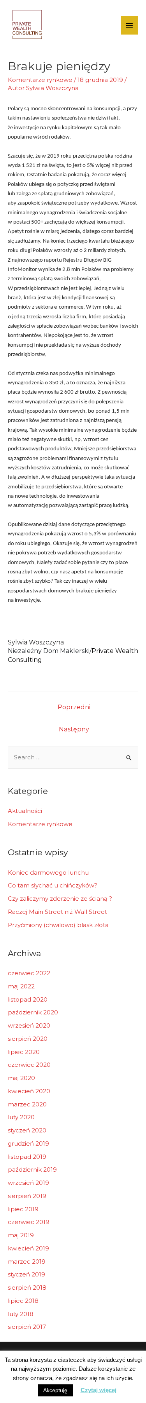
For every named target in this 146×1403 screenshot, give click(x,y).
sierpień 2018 (27, 1287)
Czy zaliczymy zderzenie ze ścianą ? (60, 898)
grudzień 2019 (28, 1143)
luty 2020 (21, 1117)
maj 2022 (21, 986)
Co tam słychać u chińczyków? (52, 885)
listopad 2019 (27, 1156)
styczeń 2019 (26, 1274)
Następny (74, 729)
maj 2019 (21, 1235)
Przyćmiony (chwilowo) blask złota (58, 925)
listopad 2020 (27, 999)
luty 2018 (20, 1314)
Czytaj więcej (98, 1390)
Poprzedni (74, 707)
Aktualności (25, 810)
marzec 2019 (27, 1261)
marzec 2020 (27, 1104)
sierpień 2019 (27, 1196)
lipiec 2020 (24, 1052)
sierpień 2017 (27, 1326)
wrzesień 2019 (28, 1182)
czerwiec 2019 (28, 1222)
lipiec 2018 (23, 1300)
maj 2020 (21, 1078)
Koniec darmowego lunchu (48, 872)
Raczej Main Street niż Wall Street (57, 911)
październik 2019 (32, 1169)
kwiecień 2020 (29, 1091)
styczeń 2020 (27, 1130)
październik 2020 (33, 1012)
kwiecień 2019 (28, 1248)
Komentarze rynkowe (40, 79)
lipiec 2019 (23, 1209)
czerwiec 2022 (29, 973)
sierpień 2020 (27, 1038)
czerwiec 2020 (29, 1064)
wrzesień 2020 (29, 1025)
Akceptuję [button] (55, 1390)
